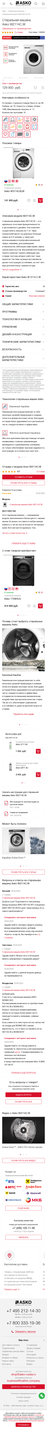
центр (17, 1052)
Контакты (6, 1364)
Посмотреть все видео (23, 1161)
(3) (42, 592)
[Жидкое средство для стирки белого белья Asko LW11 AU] (10, 766)
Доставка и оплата (11, 1345)
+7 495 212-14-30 (23, 1311)
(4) (42, 185)
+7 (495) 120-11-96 (23, 1228)
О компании (32, 1345)
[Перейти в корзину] (43, 3)
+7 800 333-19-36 (23, 1323)
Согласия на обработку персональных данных (26, 1421)
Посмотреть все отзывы (23, 483)
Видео (30, 1364)
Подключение (8, 1348)
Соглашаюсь (23, 1425)
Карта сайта (24, 1401)
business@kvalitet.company (23, 1380)
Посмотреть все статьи (23, 872)
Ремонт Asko (8, 1361)
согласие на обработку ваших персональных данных (24, 1416)
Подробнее (23, 1208)
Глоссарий (31, 1355)
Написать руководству (23, 1387)
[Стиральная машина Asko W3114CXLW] (23, 163)
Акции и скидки (33, 1348)
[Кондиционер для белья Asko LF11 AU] (10, 745)
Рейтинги (31, 1361)
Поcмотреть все (23, 1102)
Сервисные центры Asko (13, 1351)
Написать (23, 1237)
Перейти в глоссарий (23, 714)
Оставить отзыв (23, 477)
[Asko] (23, 3)
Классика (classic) (37, 296)
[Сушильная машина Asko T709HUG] (23, 570)
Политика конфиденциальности (23, 1393)
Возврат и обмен (10, 1358)
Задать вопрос (24, 1095)
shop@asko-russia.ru (23, 1374)
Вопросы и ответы (35, 1358)
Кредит (5, 1355)
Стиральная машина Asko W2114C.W (18, 898)
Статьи (30, 1351)
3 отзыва (19, 32)
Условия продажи (23, 1397)
